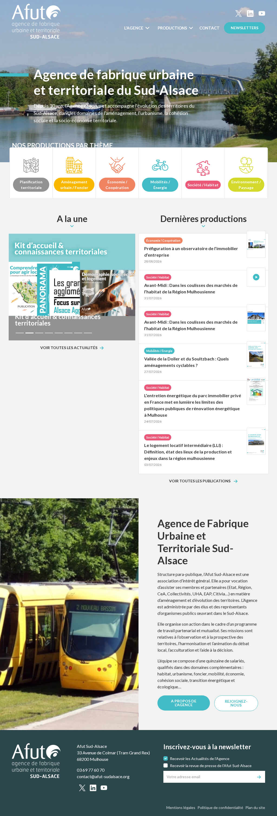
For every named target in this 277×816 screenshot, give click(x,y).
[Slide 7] (78, 333)
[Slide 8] (88, 333)
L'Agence (134, 27)
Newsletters (244, 27)
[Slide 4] (49, 333)
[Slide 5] (59, 333)
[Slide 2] (29, 333)
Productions (173, 27)
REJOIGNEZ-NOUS (236, 703)
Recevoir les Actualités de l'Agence (199, 758)
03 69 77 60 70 (90, 769)
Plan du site (255, 807)
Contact (209, 27)
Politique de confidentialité (220, 807)
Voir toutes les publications (200, 481)
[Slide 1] (20, 333)
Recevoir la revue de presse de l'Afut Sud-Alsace (211, 765)
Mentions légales (180, 807)
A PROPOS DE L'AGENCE (183, 703)
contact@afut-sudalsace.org (103, 776)
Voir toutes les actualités (68, 348)
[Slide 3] (39, 333)
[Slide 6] (68, 333)
